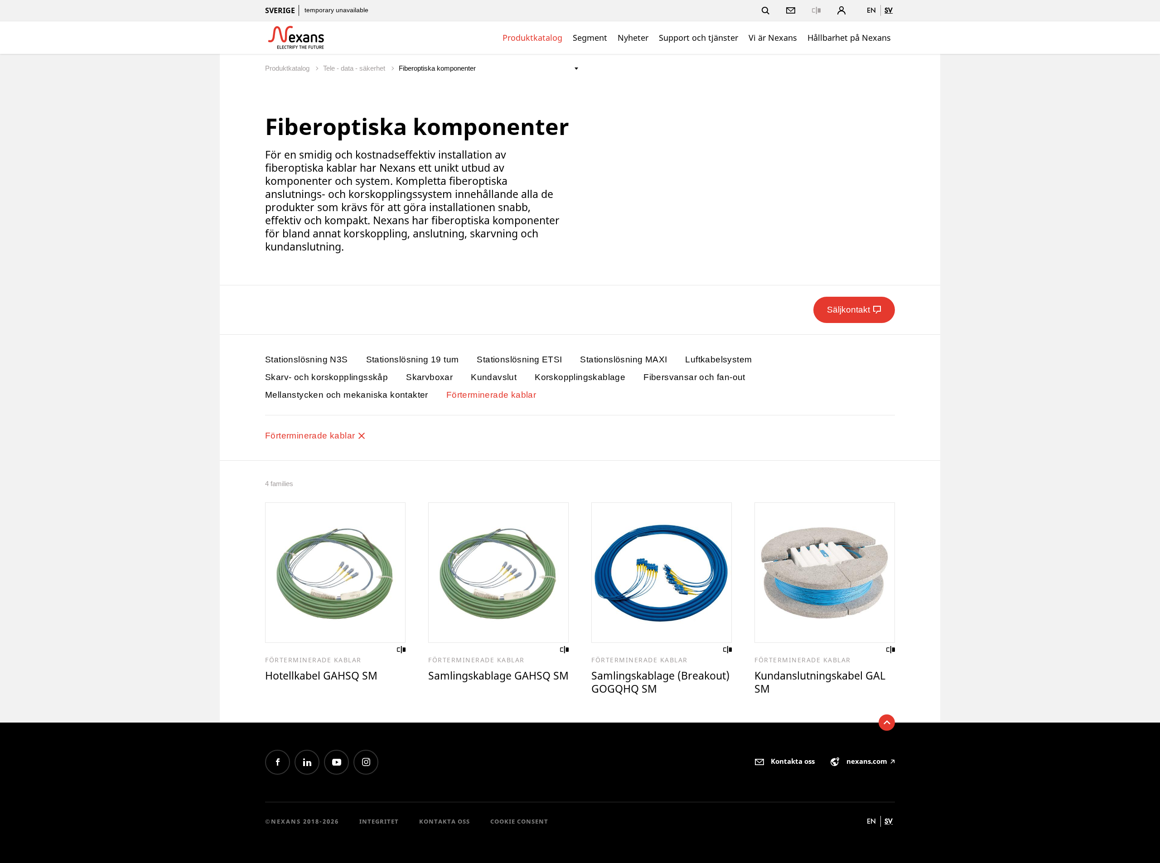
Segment (590, 38)
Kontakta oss (444, 821)
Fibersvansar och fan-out (694, 377)
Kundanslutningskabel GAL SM (819, 682)
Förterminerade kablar (491, 395)
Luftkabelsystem (718, 359)
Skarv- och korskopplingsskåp (326, 377)
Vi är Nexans (773, 38)
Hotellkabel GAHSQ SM (321, 675)
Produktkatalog (532, 38)
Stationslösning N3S (306, 359)
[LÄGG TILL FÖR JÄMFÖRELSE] (401, 649)
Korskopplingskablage (580, 377)
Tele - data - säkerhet (355, 68)
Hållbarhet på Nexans (849, 38)
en (871, 10)
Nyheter (633, 38)
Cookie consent (519, 821)
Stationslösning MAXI (623, 359)
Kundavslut (494, 377)
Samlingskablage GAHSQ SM (498, 675)
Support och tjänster (698, 38)
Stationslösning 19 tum (412, 359)
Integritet (379, 821)
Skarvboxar (429, 377)
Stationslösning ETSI (519, 359)
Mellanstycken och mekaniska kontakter (346, 395)
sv (888, 10)
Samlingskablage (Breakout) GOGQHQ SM (660, 682)
